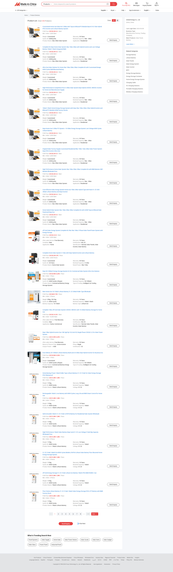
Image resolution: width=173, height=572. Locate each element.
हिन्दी (110, 560)
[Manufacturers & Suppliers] (25, 4)
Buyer (112, 10)
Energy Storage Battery (133, 73)
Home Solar (57, 540)
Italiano (73, 560)
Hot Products (37, 557)
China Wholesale (78, 557)
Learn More (130, 44)
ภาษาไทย (116, 560)
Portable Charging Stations (134, 89)
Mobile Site (130, 557)
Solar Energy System (132, 64)
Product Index (121, 557)
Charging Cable (131, 82)
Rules (157, 10)
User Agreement (97, 564)
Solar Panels (130, 61)
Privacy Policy (116, 564)
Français (57, 560)
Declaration (107, 564)
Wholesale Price (89, 557)
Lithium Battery (131, 58)
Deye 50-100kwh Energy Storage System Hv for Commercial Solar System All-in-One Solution (71, 271)
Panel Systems (33, 540)
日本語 (105, 560)
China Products (47, 557)
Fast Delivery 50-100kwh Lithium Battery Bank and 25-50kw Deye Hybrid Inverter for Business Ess (73, 353)
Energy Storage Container (134, 76)
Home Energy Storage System (135, 79)
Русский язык (65, 560)
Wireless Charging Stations (134, 92)
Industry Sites (99, 557)
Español (43, 560)
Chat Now (82, 523)
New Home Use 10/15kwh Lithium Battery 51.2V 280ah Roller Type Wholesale (67, 291)
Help (122, 10)
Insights (137, 557)
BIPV (127, 70)
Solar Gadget (108, 540)
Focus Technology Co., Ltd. (73, 564)
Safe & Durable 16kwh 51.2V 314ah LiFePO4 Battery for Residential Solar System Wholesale (71, 414)
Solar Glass (32, 545)
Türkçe (122, 560)
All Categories (21, 10)
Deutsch (80, 560)
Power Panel (43, 545)
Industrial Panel (56, 545)
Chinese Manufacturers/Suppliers (63, 557)
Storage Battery (131, 55)
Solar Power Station (71, 540)
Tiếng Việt (129, 560)
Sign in (156, 5)
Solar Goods (85, 540)
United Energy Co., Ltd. (133, 20)
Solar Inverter (130, 67)
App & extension (134, 10)
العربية (94, 560)
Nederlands (87, 560)
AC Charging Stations (132, 86)
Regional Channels (110, 557)
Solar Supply (45, 540)
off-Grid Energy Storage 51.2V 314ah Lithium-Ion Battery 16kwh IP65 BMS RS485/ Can (70, 473)
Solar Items (96, 540)
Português (50, 560)
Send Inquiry (113, 40)
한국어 (99, 560)
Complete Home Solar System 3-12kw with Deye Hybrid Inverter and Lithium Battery (68, 253)
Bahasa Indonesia (139, 560)
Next (94, 514)
